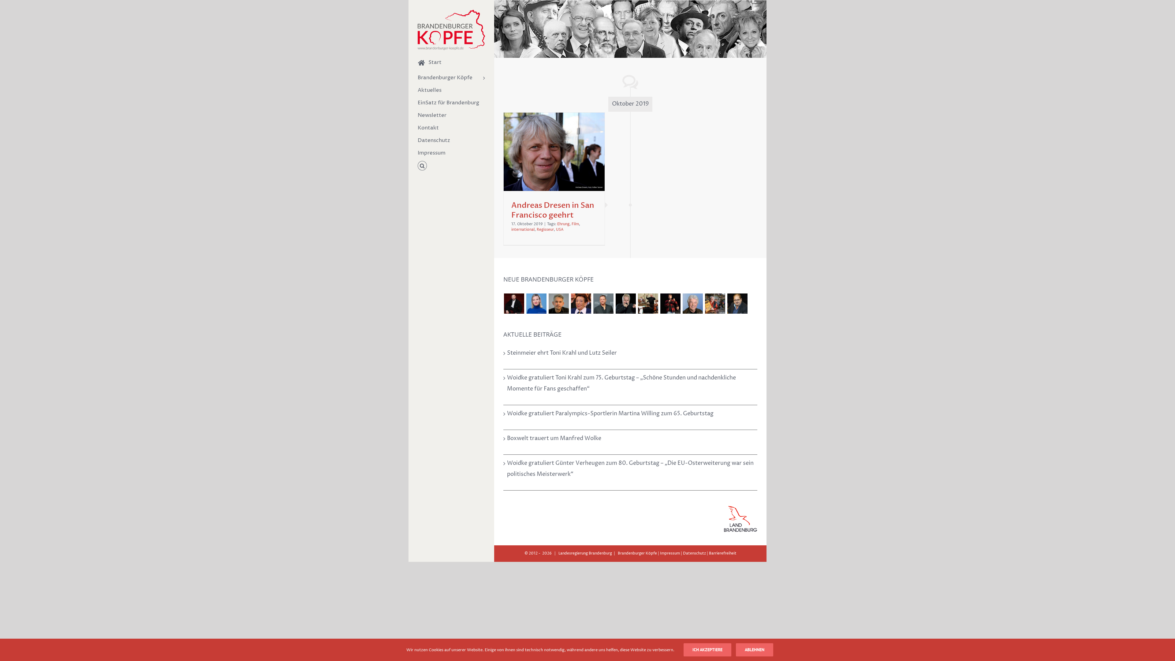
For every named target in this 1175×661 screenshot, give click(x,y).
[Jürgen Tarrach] (737, 304)
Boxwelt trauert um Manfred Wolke (554, 438)
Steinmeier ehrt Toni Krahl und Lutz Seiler (562, 353)
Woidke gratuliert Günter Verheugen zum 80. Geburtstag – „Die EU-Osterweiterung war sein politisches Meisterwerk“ (630, 468)
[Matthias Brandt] (603, 304)
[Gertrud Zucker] (715, 304)
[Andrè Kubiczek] (558, 304)
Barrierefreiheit (723, 553)
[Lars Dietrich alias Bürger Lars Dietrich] (513, 304)
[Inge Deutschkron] (580, 304)
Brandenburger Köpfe (637, 553)
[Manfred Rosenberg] (647, 304)
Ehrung (563, 224)
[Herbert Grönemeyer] (625, 304)
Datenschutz (694, 553)
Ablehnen (754, 649)
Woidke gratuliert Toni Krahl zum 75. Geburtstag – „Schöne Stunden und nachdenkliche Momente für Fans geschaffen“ (621, 383)
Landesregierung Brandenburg (585, 553)
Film (575, 224)
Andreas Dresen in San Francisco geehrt (552, 210)
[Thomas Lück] (692, 304)
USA (560, 229)
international (523, 229)
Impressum (670, 553)
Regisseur (545, 229)
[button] (451, 166)
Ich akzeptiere (707, 649)
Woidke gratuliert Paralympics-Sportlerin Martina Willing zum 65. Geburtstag (610, 413)
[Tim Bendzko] (670, 304)
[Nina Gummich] (536, 304)
